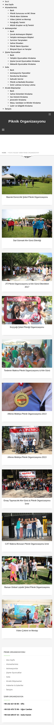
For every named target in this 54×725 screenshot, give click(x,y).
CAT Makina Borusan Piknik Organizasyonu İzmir (27, 544)
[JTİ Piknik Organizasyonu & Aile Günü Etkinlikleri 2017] (27, 267)
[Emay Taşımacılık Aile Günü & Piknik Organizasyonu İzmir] (27, 484)
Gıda (8, 677)
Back (7, 1)
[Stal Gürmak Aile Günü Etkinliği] (27, 223)
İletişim (9, 689)
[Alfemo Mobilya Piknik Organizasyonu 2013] (27, 397)
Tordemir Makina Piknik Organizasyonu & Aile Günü (27, 370)
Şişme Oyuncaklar (14, 672)
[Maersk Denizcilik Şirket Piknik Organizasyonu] (27, 180)
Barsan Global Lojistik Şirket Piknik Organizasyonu (27, 587)
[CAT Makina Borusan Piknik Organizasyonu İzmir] (27, 527)
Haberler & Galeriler (14, 685)
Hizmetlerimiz (12, 664)
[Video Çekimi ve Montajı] (27, 614)
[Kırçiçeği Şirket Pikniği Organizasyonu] (27, 310)
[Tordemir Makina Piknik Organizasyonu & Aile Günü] (27, 354)
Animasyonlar (12, 668)
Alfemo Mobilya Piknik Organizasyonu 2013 (27, 414)
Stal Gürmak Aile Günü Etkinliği (27, 240)
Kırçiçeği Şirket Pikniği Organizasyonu (27, 327)
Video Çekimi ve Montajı (27, 631)
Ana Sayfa (10, 660)
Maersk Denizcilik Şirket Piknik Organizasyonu (27, 197)
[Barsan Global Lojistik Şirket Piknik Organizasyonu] (27, 570)
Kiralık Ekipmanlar (14, 681)
